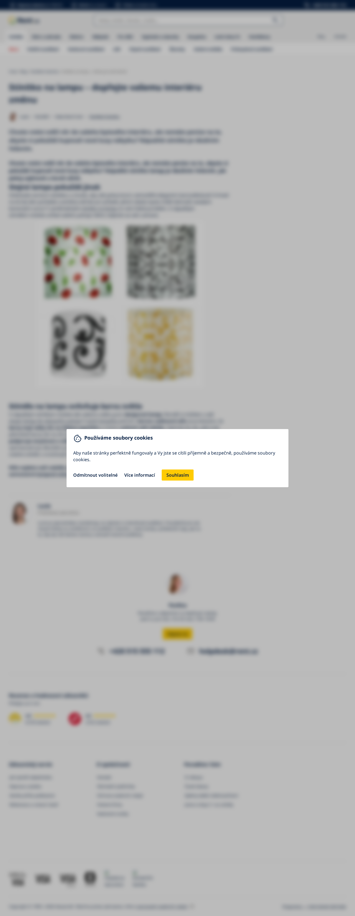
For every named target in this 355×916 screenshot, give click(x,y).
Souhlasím (177, 475)
